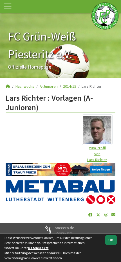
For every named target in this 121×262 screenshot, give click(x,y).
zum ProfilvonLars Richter (97, 153)
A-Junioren (49, 86)
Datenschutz (38, 248)
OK (110, 239)
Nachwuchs (24, 86)
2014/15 (69, 86)
